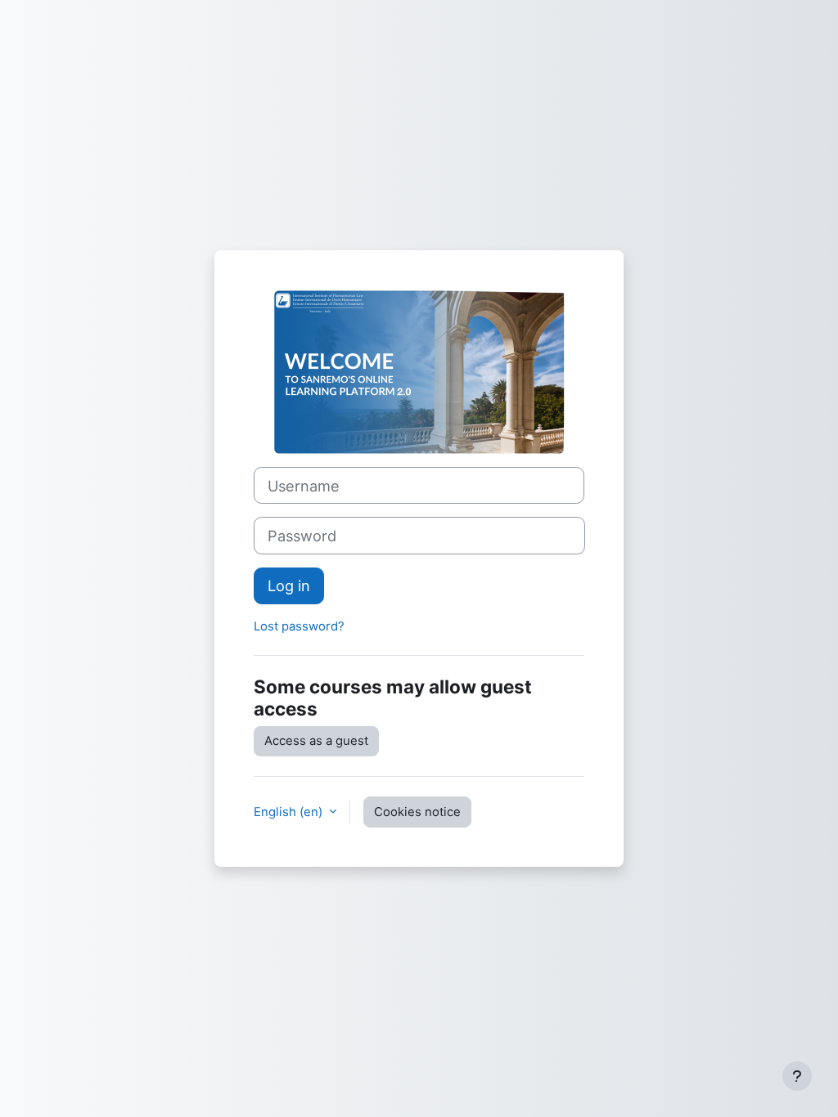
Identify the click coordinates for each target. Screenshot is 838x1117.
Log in (289, 585)
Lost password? (299, 626)
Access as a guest (316, 740)
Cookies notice (417, 812)
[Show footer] (797, 1076)
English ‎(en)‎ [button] (290, 812)
